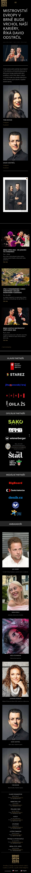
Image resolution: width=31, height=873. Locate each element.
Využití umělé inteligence (21, 867)
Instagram (6, 122)
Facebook (6, 125)
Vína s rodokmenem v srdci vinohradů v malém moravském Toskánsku (14, 291)
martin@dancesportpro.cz (17, 797)
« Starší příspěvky (6, 347)
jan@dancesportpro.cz (17, 805)
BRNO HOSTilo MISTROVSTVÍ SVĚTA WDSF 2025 (13, 329)
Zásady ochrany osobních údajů (18, 865)
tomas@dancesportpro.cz (17, 842)
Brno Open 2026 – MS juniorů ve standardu (14, 251)
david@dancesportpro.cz (17, 827)
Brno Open (9, 42)
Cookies (5, 867)
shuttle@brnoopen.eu (17, 834)
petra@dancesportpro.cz (17, 819)
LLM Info (10, 867)
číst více (5, 262)
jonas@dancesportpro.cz (17, 849)
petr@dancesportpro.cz (17, 812)
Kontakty (5, 865)
